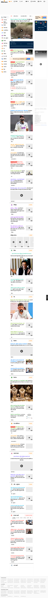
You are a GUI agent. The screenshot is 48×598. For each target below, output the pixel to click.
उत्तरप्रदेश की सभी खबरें (29, 515)
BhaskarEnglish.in (38, 118)
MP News (2, 586)
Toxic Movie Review (23, 582)
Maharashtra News (36, 585)
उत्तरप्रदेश (14, 517)
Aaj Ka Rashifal (42, 582)
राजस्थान (21, 517)
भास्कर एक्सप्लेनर (13, 441)
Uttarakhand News (36, 586)
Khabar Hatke (29, 582)
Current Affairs (36, 582)
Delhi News (2, 585)
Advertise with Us (37, 108)
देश (11, 56)
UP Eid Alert (2, 581)
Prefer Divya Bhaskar (23, 587)
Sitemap (45, 108)
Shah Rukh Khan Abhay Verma (30, 581)
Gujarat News (29, 586)
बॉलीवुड (12, 214)
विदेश (12, 141)
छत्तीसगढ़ (24, 517)
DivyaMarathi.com (38, 119)
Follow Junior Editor (43, 587)
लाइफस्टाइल (13, 185)
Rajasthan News (23, 586)
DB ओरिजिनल (13, 449)
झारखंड (28, 517)
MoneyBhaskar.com (38, 120)
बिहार (30, 517)
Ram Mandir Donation (10, 581)
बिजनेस (12, 402)
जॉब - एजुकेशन (13, 493)
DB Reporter (41, 108)
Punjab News (22, 585)
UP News (9, 586)
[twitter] (29, 40)
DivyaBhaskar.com (10, 596)
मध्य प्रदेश (17, 517)
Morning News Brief (16, 582)
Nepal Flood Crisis (42, 581)
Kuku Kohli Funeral (16, 581)
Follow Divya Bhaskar (10, 587)
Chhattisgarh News (42, 586)
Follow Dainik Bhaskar (4, 587)
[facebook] (27, 40)
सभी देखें (31, 235)
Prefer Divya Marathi (17, 587)
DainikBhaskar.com (38, 115)
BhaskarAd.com (37, 121)
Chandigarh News (42, 585)
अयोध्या (12, 77)
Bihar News (15, 586)
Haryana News (16, 585)
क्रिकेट (12, 90)
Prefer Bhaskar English (30, 587)
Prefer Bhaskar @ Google (37, 587)
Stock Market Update (4, 582)
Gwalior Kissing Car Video (11, 582)
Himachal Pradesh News (11, 585)
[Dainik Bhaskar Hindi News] (4, 2)
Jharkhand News (29, 585)
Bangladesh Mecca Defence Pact (24, 581)
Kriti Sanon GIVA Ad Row (37, 581)
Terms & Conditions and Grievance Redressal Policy (40, 109)
